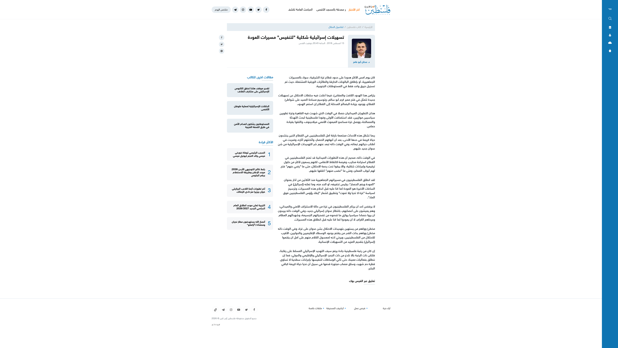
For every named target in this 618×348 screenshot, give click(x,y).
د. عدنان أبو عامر (361, 62)
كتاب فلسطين (354, 27)
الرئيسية (368, 27)
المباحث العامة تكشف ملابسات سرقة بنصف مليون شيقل (295, 9)
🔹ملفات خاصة (317, 308)
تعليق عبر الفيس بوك (362, 281)
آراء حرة (386, 308)
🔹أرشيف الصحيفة (336, 308)
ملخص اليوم (221, 9)
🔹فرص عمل (361, 308)
